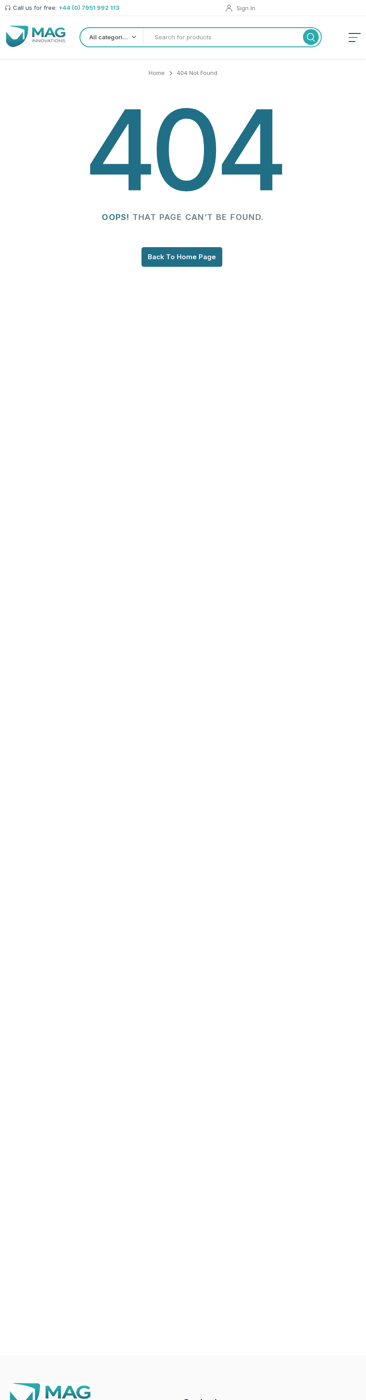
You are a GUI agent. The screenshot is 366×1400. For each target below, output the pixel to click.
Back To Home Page (182, 257)
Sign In (246, 8)
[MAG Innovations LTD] (35, 36)
